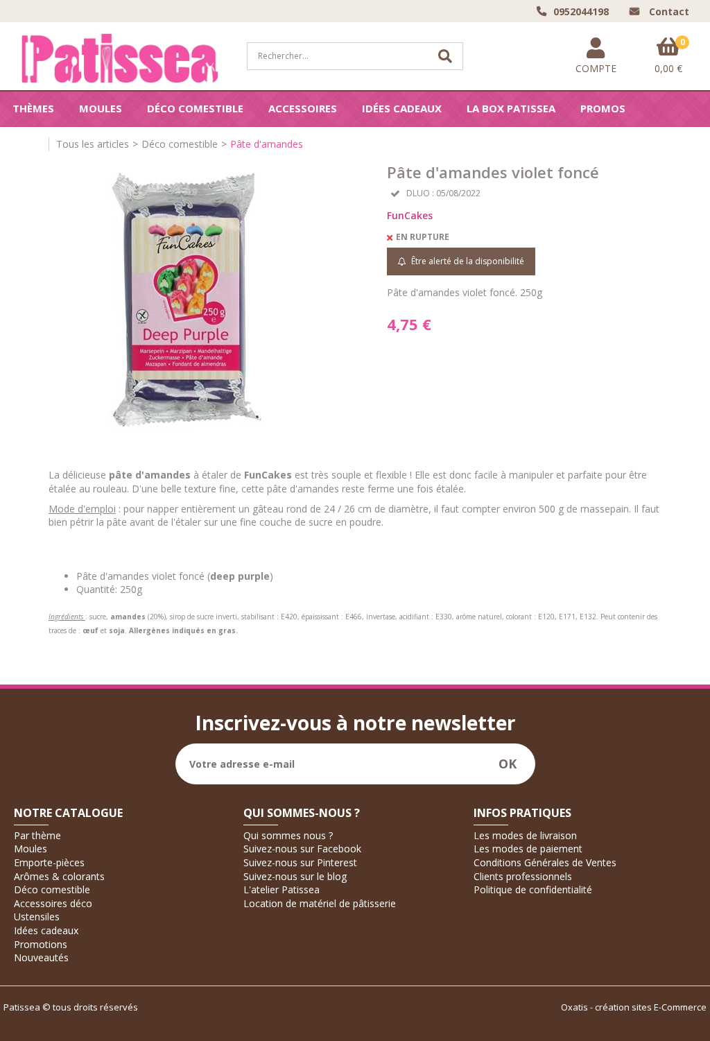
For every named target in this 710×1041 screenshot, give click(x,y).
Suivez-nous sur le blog (295, 876)
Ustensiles (37, 916)
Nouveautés (41, 957)
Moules (100, 108)
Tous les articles (92, 143)
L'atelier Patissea (281, 889)
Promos (602, 108)
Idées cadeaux (402, 108)
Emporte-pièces (49, 862)
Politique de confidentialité (533, 889)
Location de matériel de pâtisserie (319, 903)
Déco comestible (195, 108)
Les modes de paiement (528, 848)
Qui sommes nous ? (288, 835)
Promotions (40, 944)
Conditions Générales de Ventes (545, 862)
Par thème (37, 835)
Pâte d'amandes (266, 143)
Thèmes (33, 108)
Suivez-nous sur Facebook (302, 848)
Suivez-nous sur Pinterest (300, 862)
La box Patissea (511, 108)
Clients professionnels (523, 876)
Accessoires (302, 108)
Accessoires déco (53, 903)
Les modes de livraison (525, 835)
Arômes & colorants (59, 876)
